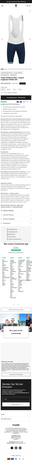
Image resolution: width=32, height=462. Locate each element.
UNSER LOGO (19, 205)
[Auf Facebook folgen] (12, 448)
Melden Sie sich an (16, 404)
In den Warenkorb (16, 97)
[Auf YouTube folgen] (20, 448)
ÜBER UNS (13, 205)
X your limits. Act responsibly (16, 374)
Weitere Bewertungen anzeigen (16, 309)
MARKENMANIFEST (18, 207)
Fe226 (16, 425)
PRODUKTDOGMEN (5, 207)
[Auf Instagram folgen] (16, 448)
